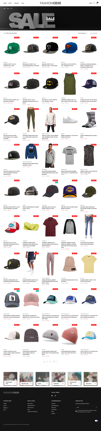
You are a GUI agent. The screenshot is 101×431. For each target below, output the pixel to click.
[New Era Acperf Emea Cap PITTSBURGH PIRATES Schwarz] (12, 264)
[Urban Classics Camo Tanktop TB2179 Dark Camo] (89, 155)
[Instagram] (56, 395)
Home (4, 8)
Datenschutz (30, 407)
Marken (53, 413)
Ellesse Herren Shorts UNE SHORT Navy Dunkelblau (30, 280)
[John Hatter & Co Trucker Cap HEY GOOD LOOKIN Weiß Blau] (69, 299)
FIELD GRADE (25, 313)
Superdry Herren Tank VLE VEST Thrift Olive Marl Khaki (69, 100)
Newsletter (54, 409)
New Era (5, 62)
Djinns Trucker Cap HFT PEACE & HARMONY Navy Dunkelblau (88, 100)
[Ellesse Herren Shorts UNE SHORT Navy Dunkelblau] (31, 264)
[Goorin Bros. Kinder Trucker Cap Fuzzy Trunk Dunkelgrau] (12, 299)
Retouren (54, 407)
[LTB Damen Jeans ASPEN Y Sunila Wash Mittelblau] (89, 226)
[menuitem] (5, 3)
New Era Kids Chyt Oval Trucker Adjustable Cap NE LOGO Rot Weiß (11, 244)
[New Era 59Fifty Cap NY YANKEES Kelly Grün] (12, 48)
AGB (28, 409)
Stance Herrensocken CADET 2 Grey (88, 136)
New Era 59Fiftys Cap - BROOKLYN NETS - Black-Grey (49, 64)
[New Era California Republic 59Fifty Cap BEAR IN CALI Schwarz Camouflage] (89, 48)
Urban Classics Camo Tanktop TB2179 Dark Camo (88, 171)
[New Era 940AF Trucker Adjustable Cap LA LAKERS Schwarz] (12, 119)
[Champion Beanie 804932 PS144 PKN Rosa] (69, 264)
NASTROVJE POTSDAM (27, 161)
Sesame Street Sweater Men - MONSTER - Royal (31, 164)
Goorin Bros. (6, 313)
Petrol (24, 205)
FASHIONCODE (7, 400)
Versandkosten (55, 405)
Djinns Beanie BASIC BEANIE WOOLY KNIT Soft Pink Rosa (68, 352)
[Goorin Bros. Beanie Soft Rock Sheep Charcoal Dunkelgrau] (31, 335)
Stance (82, 133)
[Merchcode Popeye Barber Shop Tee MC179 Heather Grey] (69, 155)
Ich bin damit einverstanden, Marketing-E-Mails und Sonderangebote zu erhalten (87, 411)
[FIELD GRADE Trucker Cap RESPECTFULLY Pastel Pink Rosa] (31, 299)
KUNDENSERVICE (56, 400)
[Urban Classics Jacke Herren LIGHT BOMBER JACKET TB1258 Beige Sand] (50, 119)
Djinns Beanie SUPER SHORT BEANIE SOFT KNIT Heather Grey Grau (50, 353)
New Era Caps (25, 383)
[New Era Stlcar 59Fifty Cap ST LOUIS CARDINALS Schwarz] (12, 191)
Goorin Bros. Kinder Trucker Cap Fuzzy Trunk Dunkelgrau (11, 316)
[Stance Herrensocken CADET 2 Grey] (89, 119)
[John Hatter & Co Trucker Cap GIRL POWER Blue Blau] (89, 335)
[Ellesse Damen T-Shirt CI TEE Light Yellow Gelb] (89, 264)
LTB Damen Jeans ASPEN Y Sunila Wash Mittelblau (87, 243)
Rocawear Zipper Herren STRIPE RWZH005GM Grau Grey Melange (50, 172)
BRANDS (16, 3)
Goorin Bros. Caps (8, 383)
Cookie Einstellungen (32, 411)
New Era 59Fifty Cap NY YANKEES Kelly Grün (9, 64)
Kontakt (53, 403)
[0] (96, 3)
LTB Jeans (82, 240)
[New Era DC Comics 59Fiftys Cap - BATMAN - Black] (50, 83)
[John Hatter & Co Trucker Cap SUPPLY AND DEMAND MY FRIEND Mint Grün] (50, 299)
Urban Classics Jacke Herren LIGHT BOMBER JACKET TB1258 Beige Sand (50, 137)
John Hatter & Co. (73, 383)
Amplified (44, 205)
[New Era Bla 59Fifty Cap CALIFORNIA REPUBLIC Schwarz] (31, 48)
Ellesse (24, 278)
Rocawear (44, 169)
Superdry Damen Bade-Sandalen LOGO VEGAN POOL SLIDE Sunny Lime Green (30, 244)
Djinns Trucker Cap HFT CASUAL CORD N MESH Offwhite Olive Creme (11, 353)
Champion (63, 278)
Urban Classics (45, 133)
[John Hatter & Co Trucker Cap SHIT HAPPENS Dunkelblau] (89, 299)
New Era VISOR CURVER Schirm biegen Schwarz (69, 207)
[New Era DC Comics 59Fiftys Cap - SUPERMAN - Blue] (69, 48)
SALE (23, 3)
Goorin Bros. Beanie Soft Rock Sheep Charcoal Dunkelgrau (30, 353)
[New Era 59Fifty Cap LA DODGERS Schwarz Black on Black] (31, 83)
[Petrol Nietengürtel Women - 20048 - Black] (31, 191)
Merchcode (64, 169)
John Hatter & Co (46, 313)
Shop (8, 8)
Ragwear (25, 133)
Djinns (82, 98)
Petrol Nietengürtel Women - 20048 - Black (31, 207)
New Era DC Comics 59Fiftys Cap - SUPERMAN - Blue (68, 64)
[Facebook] (53, 395)
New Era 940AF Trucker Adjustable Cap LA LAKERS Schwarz (10, 137)
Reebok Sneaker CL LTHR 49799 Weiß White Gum (69, 136)
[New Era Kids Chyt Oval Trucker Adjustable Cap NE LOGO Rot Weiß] (12, 226)
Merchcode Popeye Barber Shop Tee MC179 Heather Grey (69, 171)
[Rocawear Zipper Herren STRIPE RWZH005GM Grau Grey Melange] (50, 155)
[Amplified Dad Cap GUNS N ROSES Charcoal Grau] (50, 191)
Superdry (63, 98)
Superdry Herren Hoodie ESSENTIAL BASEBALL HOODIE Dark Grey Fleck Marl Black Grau (69, 245)
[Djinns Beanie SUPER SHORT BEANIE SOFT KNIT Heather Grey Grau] (50, 335)
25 (54, 361)
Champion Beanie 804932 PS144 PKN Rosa (69, 280)
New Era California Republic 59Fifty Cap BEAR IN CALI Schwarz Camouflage (88, 65)
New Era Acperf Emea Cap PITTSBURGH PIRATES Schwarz (11, 280)
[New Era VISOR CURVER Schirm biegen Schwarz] (69, 191)
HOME (5, 3)
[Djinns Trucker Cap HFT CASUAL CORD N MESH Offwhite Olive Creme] (12, 335)
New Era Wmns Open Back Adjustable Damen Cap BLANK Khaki (88, 208)
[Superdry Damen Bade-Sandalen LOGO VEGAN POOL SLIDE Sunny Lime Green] (31, 226)
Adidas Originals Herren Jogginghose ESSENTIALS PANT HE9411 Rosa (50, 281)
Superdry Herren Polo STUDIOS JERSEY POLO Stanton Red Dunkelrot (50, 244)
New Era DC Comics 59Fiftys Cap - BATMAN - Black (49, 100)
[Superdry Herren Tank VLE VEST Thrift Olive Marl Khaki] (69, 83)
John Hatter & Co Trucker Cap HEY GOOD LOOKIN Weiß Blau (69, 316)
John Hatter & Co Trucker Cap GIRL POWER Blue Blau (88, 352)
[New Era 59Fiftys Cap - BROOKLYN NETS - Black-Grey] (50, 48)
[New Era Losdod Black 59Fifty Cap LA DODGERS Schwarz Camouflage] (12, 155)
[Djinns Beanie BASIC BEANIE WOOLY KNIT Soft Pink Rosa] (69, 335)
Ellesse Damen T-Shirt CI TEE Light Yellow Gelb (88, 280)
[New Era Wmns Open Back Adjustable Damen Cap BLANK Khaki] (89, 191)
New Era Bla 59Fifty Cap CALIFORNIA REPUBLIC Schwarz (31, 64)
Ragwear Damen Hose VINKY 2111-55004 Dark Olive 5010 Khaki (30, 137)
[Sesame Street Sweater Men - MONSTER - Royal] (31, 151)
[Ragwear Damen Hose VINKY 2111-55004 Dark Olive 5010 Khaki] (31, 119)
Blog (53, 411)
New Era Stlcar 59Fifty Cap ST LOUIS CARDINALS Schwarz (11, 207)
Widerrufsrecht (31, 405)
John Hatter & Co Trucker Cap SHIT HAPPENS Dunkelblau (88, 316)
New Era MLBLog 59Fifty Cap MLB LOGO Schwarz (11, 100)
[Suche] (94, 3)
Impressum (30, 403)
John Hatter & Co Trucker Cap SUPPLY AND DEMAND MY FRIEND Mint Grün (50, 317)
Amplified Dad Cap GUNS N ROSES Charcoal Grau (49, 207)
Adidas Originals (46, 278)
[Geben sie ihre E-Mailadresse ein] (96, 407)
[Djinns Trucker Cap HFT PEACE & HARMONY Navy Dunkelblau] (89, 83)
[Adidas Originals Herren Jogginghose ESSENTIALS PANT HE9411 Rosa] (50, 264)
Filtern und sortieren (11, 33)
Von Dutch (88, 383)
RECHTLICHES (31, 400)
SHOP (10, 3)
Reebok (63, 133)
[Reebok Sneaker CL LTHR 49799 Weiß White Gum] (69, 119)
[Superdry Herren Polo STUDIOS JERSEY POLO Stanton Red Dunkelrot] (50, 226)
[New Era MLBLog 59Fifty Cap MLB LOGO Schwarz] (12, 83)
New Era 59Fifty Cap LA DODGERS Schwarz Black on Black (30, 101)
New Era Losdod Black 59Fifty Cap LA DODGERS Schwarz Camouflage (11, 172)
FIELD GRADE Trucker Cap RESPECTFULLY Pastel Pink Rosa (31, 316)
